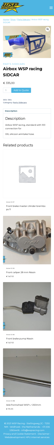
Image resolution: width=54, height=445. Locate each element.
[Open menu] (51, 7)
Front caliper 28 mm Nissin (21, 272)
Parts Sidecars (14, 64)
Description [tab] (11, 111)
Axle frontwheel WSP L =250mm (23, 405)
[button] (47, 29)
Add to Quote (21, 90)
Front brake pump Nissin (19, 338)
